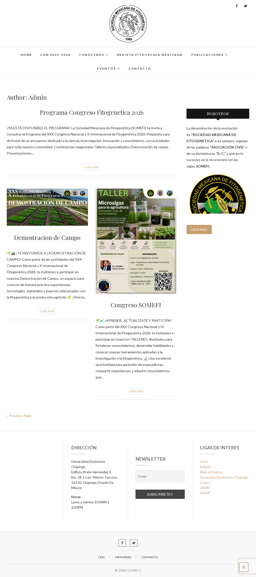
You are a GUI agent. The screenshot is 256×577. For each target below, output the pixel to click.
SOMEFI (133, 570)
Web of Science (211, 472)
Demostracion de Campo (47, 237)
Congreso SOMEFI (136, 305)
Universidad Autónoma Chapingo (224, 477)
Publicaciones (207, 55)
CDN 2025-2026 (55, 55)
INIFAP (205, 493)
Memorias (123, 557)
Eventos (106, 68)
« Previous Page (19, 415)
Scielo (204, 462)
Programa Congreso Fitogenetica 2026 (92, 112)
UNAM (205, 488)
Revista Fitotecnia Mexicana (150, 55)
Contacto (140, 68)
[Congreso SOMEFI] (136, 241)
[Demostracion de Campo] (47, 207)
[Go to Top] (243, 567)
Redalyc (206, 467)
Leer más (91, 167)
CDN (101, 557)
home (26, 55)
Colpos (205, 483)
